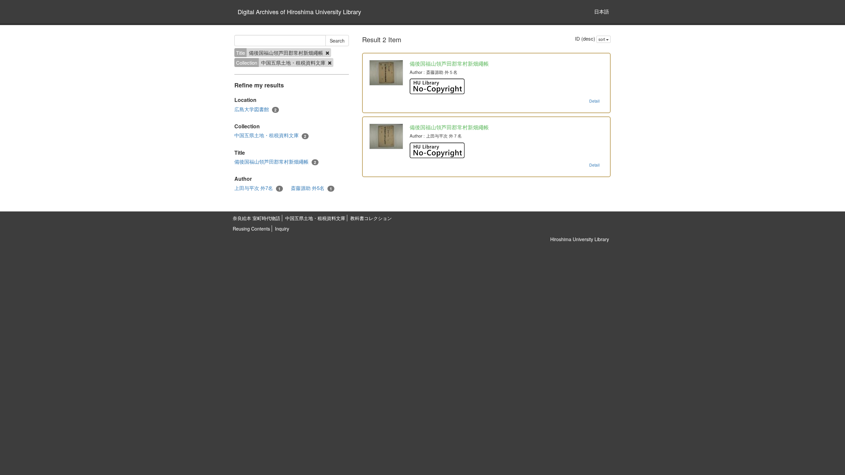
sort (602, 39)
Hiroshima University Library (579, 239)
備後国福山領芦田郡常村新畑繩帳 (275, 161)
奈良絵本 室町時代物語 (256, 218)
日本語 (601, 11)
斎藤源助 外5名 (311, 188)
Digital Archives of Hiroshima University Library (299, 11)
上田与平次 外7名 (257, 188)
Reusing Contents (251, 228)
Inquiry (282, 228)
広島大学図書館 (255, 109)
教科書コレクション (371, 218)
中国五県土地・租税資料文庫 (270, 135)
